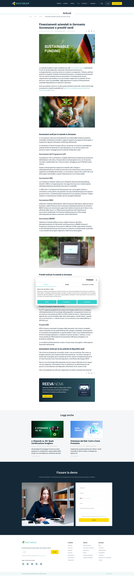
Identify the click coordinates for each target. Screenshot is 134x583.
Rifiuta (47, 302)
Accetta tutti (87, 302)
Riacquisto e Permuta (88, 548)
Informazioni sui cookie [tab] (88, 284)
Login (108, 3)
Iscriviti (54, 552)
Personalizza (66, 302)
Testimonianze (102, 550)
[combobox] (81, 498)
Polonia (51, 90)
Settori (72, 3)
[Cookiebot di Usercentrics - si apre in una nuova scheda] (87, 280)
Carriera (100, 560)
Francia (45, 90)
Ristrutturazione (87, 545)
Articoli (40, 16)
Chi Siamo (84, 3)
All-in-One (70, 548)
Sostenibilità (102, 552)
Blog (78, 3)
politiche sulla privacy (102, 516)
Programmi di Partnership (105, 557)
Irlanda (74, 88)
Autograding (71, 555)
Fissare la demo (117, 3)
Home (30, 16)
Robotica (59, 3)
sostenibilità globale (78, 68)
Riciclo (84, 552)
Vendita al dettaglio (88, 557)
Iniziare (94, 520)
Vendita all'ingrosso (88, 555)
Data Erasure (71, 557)
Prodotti (65, 3)
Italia (84, 88)
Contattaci (92, 3)
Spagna (79, 88)
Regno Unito (67, 88)
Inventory (70, 552)
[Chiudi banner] (96, 280)
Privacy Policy (109, 573)
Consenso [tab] (46, 284)
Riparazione (86, 550)
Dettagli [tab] (67, 284)
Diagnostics (71, 560)
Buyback (70, 550)
